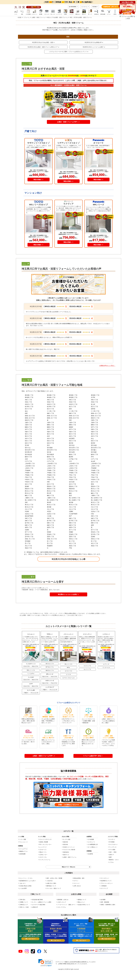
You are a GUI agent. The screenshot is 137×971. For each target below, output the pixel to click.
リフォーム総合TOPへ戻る (92, 756)
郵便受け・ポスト (114, 859)
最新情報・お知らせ (62, 899)
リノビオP (30, 673)
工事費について (23, 902)
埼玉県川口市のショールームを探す (93, 47)
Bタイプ (34, 686)
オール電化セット (93, 847)
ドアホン (111, 862)
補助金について (82, 899)
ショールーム (84, 6)
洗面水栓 (65, 842)
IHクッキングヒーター (45, 844)
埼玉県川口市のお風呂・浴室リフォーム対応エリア (43, 47)
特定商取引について (106, 880)
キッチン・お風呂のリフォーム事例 (41, 902)
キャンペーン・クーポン (26, 878)
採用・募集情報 (105, 902)
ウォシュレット (23, 842)
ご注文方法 (49, 880)
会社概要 (103, 899)
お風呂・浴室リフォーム (69, 857)
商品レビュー (81, 902)
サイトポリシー (105, 878)
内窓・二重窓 (112, 852)
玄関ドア (111, 854)
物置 (110, 857)
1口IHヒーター (43, 854)
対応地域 (94, 6)
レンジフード (43, 847)
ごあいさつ (22, 883)
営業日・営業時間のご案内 (108, 904)
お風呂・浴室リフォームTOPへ (43, 756)
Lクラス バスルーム (68, 678)
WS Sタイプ (49, 663)
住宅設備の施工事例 (37, 899)
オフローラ (68, 671)
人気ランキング (61, 902)
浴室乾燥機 (22, 854)
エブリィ (105, 664)
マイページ (76, 883)
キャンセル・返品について (53, 888)
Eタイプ (26, 679)
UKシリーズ (68, 664)
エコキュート (91, 842)
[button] (45, 963)
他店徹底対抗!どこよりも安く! (27, 880)
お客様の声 (35, 907)
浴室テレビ (66, 854)
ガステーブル (43, 857)
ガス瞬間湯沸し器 (93, 844)
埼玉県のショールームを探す (67, 594)
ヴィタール (106, 667)
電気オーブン (43, 852)
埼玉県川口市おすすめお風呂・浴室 (42, 42)
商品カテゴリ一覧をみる (68, 867)
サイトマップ (104, 888)
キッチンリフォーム (44, 859)
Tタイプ (53, 683)
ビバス (68, 674)
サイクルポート (113, 844)
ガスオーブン (43, 849)
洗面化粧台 (66, 852)
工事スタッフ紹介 (24, 907)
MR (68, 667)
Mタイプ (34, 679)
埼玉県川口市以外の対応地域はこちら (67, 559)
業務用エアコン (23, 851)
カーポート (112, 839)
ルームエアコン (23, 849)
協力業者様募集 (72, 6)
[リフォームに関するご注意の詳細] (128, 17)
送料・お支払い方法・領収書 (54, 878)
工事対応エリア (23, 904)
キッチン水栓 (66, 839)
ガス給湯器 (91, 839)
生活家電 (90, 854)
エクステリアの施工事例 (38, 904)
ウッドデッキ (112, 847)
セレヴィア (87, 669)
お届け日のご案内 (51, 883)
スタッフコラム (61, 907)
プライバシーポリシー (107, 883)
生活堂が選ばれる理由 (25, 886)
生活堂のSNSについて (84, 904)
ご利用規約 (104, 886)
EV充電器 (111, 842)
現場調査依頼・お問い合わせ (112, 6)
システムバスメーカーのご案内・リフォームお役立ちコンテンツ (68, 51)
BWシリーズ (30, 670)
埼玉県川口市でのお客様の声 (93, 42)
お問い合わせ (77, 886)
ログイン (75, 880)
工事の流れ (22, 899)
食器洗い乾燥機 (43, 842)
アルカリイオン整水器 (69, 849)
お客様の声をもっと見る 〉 (107, 365)
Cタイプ (26, 666)
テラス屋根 (112, 849)
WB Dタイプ (49, 670)
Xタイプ (53, 676)
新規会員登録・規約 (78, 878)
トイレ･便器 (22, 839)
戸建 (25, 692)
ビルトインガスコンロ (45, 839)
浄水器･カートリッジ (69, 847)
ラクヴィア (87, 666)
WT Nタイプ (49, 667)
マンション (34, 692)
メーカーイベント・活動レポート (66, 904)
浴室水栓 (65, 844)
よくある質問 (23, 888)
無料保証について (51, 886)
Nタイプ (34, 666)
